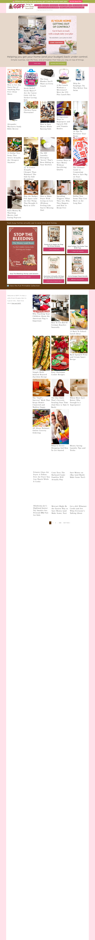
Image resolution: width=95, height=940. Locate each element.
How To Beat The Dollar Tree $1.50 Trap (78, 247)
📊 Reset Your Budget (78, 279)
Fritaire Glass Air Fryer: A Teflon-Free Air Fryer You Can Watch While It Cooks (41, 477)
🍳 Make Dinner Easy (54, 249)
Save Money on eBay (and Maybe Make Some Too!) (77, 474)
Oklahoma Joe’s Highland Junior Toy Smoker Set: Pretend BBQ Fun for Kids (40, 510)
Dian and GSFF (16, 303)
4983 (60, 522)
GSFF (21, 6)
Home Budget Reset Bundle (78, 276)
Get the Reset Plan (75, 1)
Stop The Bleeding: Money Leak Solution (24, 273)
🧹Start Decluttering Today (54, 281)
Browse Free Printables (58, 63)
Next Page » (66, 522)
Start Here (37, 63)
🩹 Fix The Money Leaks (24, 276)
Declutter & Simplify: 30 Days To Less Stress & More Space (54, 277)
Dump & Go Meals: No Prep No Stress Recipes (53, 245)
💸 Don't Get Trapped (78, 251)
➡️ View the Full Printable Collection (23, 286)
